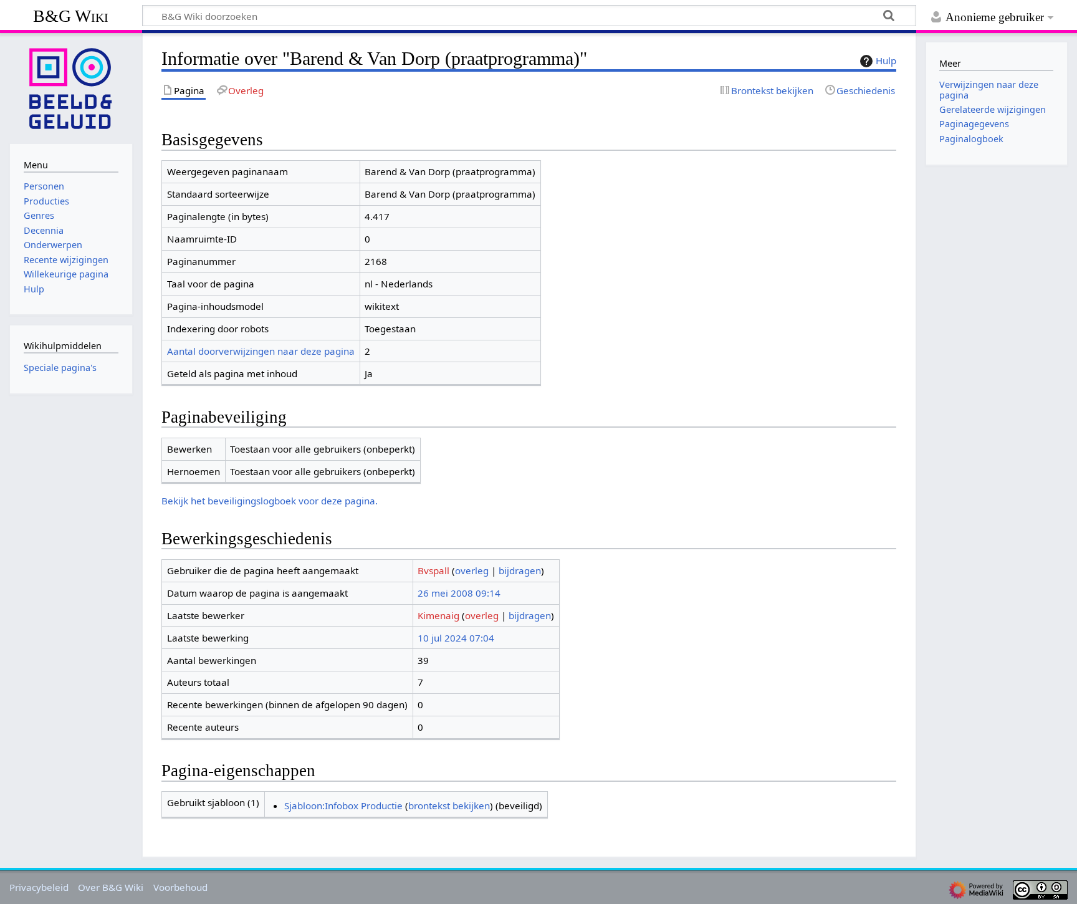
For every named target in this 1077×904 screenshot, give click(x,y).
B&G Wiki (70, 16)
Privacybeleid (39, 887)
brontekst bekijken (449, 805)
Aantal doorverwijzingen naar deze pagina (261, 351)
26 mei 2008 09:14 (459, 593)
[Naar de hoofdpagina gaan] (71, 87)
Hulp (886, 60)
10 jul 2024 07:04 (456, 638)
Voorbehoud (180, 887)
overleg (472, 570)
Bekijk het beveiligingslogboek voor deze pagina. (269, 500)
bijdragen (520, 570)
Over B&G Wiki (110, 887)
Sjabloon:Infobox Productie (343, 805)
